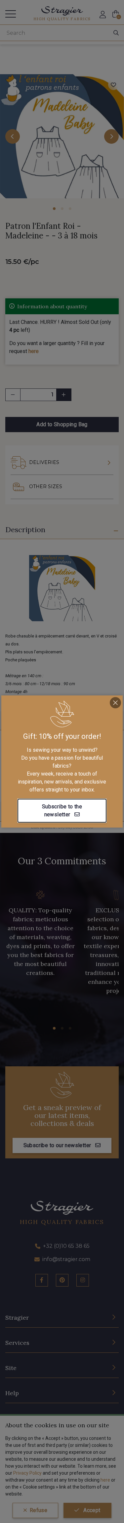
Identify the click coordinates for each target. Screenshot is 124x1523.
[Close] (115, 702)
